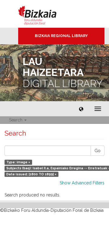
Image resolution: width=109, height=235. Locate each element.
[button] (81, 109)
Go (97, 150)
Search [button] (16, 120)
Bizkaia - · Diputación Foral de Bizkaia (43, 14)
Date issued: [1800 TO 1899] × (31, 174)
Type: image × (18, 162)
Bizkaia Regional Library (61, 36)
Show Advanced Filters (82, 182)
